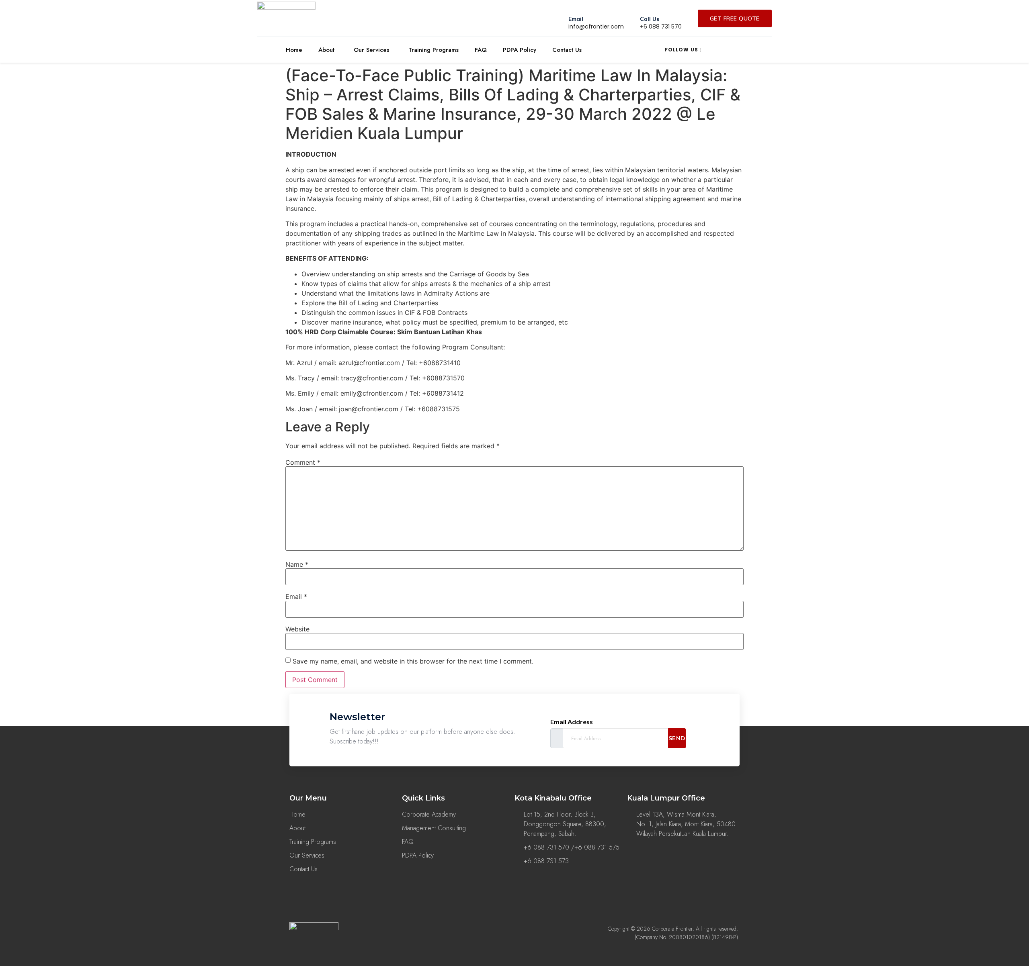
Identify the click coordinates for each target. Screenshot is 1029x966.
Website (297, 629)
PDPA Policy (519, 49)
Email (296, 596)
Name (296, 564)
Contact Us (567, 49)
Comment (302, 462)
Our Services (371, 49)
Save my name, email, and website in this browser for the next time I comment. (413, 661)
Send (676, 738)
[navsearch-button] (637, 49)
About (326, 49)
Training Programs (433, 49)
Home (294, 49)
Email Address (571, 722)
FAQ (481, 49)
